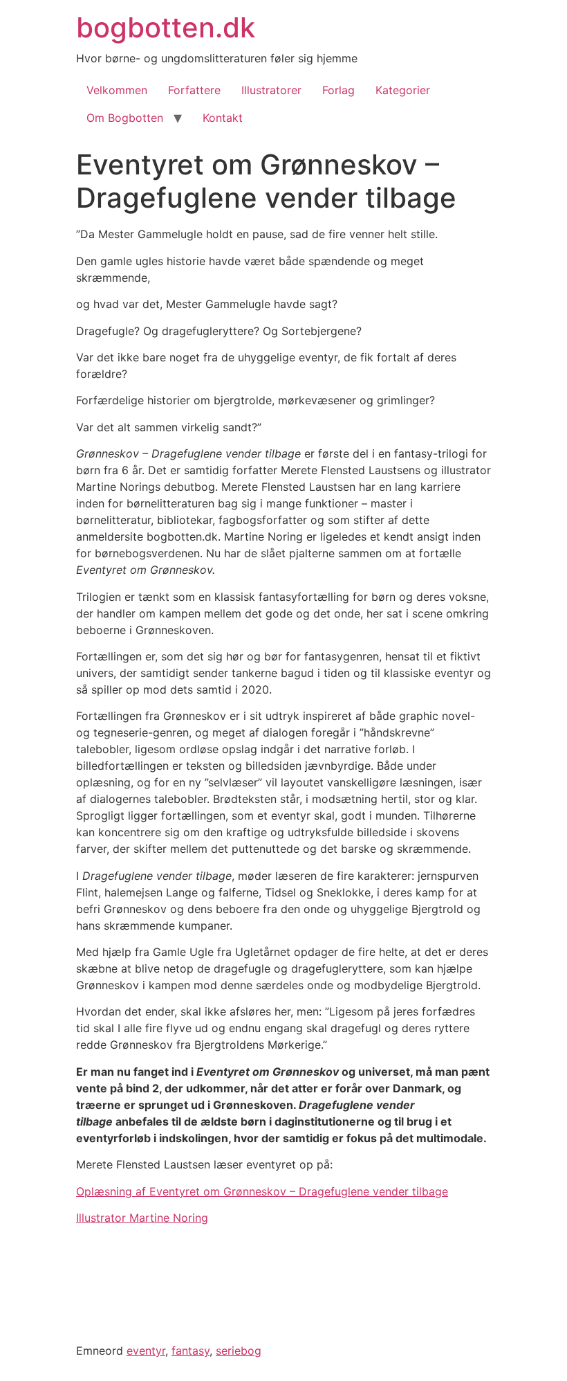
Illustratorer (271, 90)
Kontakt (223, 118)
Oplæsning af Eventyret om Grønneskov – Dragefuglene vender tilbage (262, 1191)
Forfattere (194, 90)
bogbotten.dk (165, 27)
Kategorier (402, 90)
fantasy (190, 1350)
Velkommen (116, 90)
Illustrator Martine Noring (142, 1218)
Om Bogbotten (124, 118)
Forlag (338, 90)
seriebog (238, 1350)
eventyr (146, 1350)
